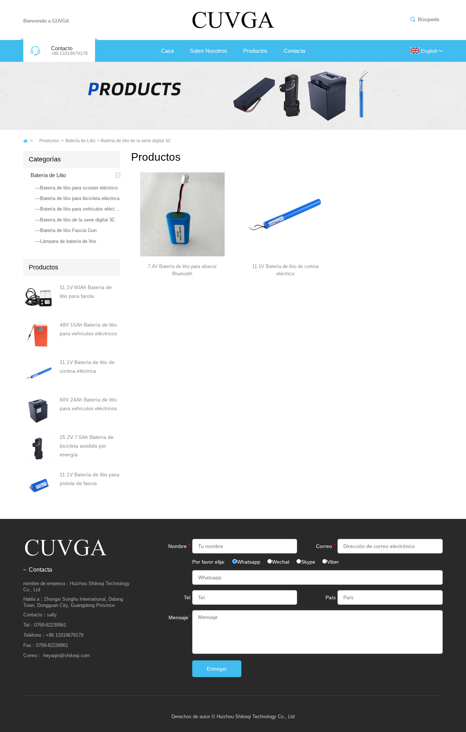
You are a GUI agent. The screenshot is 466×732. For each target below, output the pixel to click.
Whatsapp (248, 562)
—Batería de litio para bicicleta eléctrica (77, 198)
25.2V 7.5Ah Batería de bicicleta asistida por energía (87, 445)
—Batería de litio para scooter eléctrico (76, 188)
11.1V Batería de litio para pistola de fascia (89, 479)
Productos (255, 51)
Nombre (179, 546)
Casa (167, 51)
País (330, 597)
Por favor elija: (209, 562)
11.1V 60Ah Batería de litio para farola (86, 291)
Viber (333, 562)
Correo (326, 546)
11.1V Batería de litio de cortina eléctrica (87, 366)
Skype (308, 562)
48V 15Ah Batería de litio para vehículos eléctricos (88, 329)
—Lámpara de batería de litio (65, 241)
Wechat (280, 562)
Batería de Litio (80, 140)
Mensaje (179, 617)
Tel (187, 597)
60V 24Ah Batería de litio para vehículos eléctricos (88, 404)
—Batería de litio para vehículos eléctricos (77, 209)
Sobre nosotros (208, 51)
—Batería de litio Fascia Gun (65, 230)
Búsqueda (428, 19)
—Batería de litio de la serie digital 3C (75, 220)
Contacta (294, 51)
